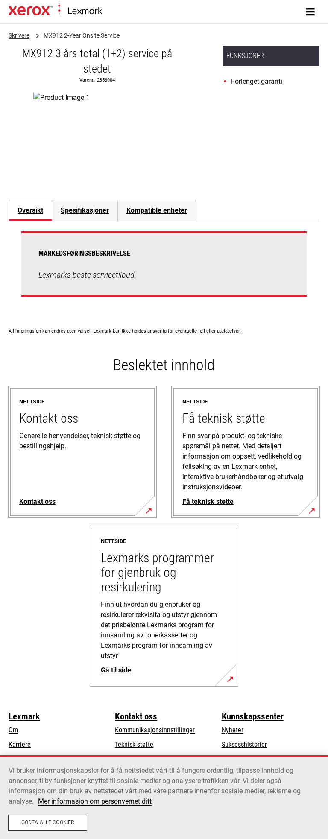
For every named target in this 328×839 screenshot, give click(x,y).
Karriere (20, 744)
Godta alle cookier (47, 822)
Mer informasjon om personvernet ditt (95, 801)
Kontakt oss (136, 716)
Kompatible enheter (156, 210)
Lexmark (24, 716)
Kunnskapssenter (253, 716)
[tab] (30, 210)
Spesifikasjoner (85, 210)
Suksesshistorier (244, 744)
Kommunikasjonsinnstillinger (155, 730)
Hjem (108, 11)
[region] (164, 797)
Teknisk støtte (134, 744)
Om (13, 730)
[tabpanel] (164, 269)
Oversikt (30, 210)
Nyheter (232, 730)
